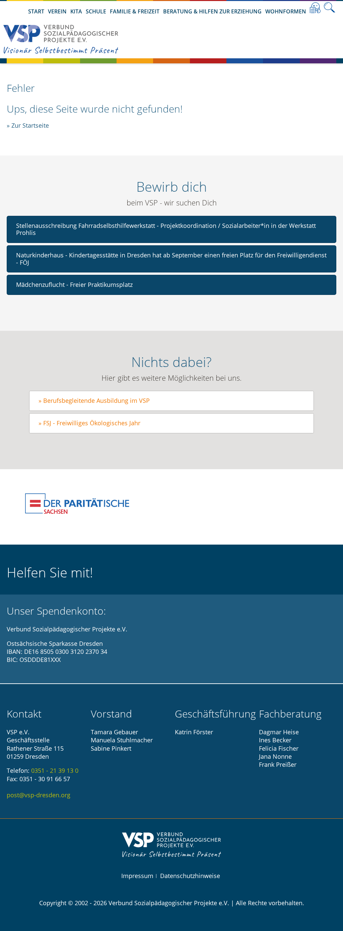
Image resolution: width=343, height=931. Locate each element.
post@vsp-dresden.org (38, 795)
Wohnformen (285, 11)
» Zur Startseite (28, 125)
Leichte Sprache (315, 7)
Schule (96, 11)
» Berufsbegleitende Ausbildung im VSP (94, 400)
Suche (329, 7)
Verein (57, 11)
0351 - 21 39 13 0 (54, 770)
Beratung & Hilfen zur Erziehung (212, 11)
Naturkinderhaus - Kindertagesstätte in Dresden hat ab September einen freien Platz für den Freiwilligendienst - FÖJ (171, 258)
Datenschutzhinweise (190, 876)
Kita (76, 11)
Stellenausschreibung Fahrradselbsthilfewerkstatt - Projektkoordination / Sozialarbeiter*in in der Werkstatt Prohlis (166, 229)
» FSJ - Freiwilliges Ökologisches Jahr (89, 423)
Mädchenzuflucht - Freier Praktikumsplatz (74, 285)
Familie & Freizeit (134, 11)
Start (36, 11)
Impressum (137, 876)
